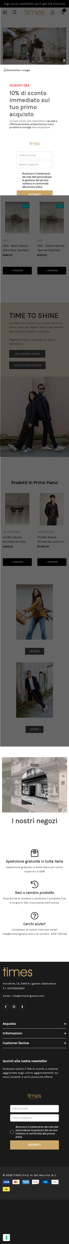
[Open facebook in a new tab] (6, 1007)
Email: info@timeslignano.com (23, 995)
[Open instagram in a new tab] (14, 1007)
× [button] (64, 59)
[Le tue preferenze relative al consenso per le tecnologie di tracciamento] (6, 1237)
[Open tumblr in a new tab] (22, 1007)
